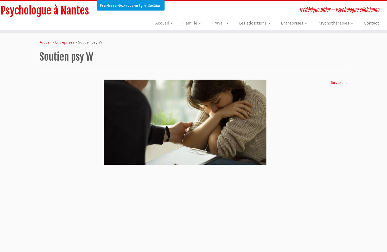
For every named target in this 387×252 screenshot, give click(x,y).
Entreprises (292, 23)
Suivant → (339, 82)
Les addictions (253, 23)
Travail (218, 23)
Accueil (162, 23)
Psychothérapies (333, 23)
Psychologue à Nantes (45, 10)
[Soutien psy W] (185, 121)
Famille (190, 23)
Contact (371, 23)
